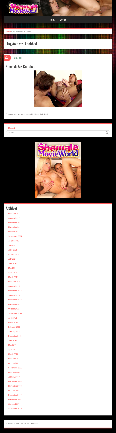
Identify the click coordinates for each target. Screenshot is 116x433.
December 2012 (15, 300)
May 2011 (12, 345)
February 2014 (14, 282)
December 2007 (15, 395)
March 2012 (13, 322)
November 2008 (15, 386)
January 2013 (14, 295)
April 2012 (12, 318)
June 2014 (12, 263)
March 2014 (13, 277)
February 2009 (14, 372)
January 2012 (14, 331)
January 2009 (14, 377)
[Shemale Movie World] (58, 8)
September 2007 (15, 409)
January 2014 (14, 286)
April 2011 (12, 350)
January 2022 (14, 218)
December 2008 (15, 381)
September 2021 (15, 236)
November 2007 (15, 400)
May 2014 (12, 268)
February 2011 (14, 359)
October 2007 (13, 404)
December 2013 (15, 291)
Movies (63, 20)
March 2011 (13, 354)
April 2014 (12, 273)
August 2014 (13, 254)
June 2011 (12, 341)
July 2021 (12, 245)
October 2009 (13, 363)
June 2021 (12, 250)
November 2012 (15, 304)
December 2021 (15, 223)
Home (52, 20)
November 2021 (15, 227)
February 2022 (14, 214)
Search (12, 128)
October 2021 (13, 232)
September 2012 (15, 313)
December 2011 (14, 336)
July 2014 (12, 259)
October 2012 (13, 309)
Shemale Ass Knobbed (20, 66)
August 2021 (13, 241)
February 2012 (14, 327)
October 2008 (13, 390)
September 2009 (15, 368)
